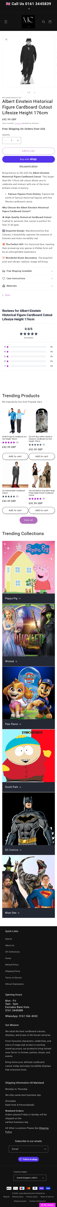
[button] (6, 22)
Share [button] (7, 295)
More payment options (28, 166)
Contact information (37, 1201)
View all (28, 520)
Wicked (9, 661)
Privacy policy (32, 1197)
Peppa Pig (11, 598)
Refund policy (17, 1197)
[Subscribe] (45, 1149)
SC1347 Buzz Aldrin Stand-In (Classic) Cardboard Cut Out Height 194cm (40, 439)
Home (8, 958)
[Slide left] (22, 92)
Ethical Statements (14, 984)
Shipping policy (20, 1201)
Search (8, 939)
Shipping (17, 123)
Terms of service (47, 1197)
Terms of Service (13, 978)
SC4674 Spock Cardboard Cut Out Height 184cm (14, 438)
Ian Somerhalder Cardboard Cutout (13, 492)
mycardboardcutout (27, 1193)
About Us (9, 945)
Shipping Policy (12, 971)
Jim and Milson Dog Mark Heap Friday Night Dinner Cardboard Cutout (42, 493)
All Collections (12, 952)
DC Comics (11, 850)
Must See (10, 912)
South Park (11, 787)
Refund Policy (12, 965)
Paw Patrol (11, 724)
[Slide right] (35, 92)
